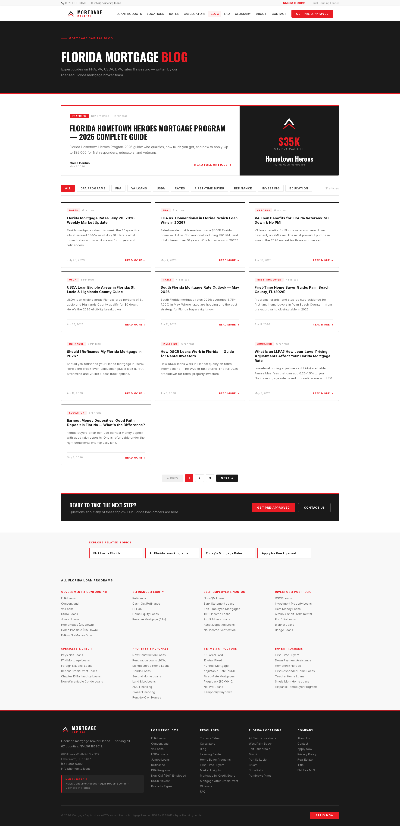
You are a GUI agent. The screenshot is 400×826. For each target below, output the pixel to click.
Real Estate (305, 759)
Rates (174, 14)
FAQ (227, 14)
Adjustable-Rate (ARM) (219, 671)
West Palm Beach (260, 743)
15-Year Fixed (213, 660)
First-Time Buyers (287, 655)
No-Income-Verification (220, 630)
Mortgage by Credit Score (217, 775)
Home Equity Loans (145, 614)
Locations (155, 14)
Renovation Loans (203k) (149, 660)
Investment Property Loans (293, 603)
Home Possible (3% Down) (79, 630)
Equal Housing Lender (114, 783)
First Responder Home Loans (295, 671)
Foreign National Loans (76, 665)
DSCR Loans (283, 598)
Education (298, 188)
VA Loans (139, 188)
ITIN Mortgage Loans (75, 660)
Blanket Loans (284, 624)
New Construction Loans (149, 655)
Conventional (70, 603)
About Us (303, 738)
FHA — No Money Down (77, 635)
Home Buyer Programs (215, 759)
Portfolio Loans (285, 619)
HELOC (137, 609)
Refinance (243, 188)
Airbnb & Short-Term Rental (293, 614)
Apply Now (304, 749)
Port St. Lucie (258, 759)
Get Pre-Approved (312, 14)
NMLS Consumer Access (81, 783)
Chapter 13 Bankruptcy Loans (81, 676)
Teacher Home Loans (289, 676)
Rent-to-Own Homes (146, 697)
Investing (271, 188)
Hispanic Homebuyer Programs (296, 687)
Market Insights (210, 770)
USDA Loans (69, 614)
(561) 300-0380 (72, 763)
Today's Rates (210, 738)
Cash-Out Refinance (146, 603)
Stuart (253, 765)
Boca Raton (256, 770)
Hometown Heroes (288, 665)
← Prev (172, 478)
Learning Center (211, 754)
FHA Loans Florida (107, 553)
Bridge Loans (284, 630)
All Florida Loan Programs (169, 553)
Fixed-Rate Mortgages (219, 676)
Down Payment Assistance (293, 660)
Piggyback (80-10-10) (218, 681)
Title (300, 765)
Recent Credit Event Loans (79, 671)
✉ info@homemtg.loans (106, 3)
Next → (227, 478)
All (68, 188)
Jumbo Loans (70, 619)
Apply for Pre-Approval (279, 553)
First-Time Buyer (209, 188)
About (261, 14)
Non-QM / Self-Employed (168, 775)
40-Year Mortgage (216, 665)
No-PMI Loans (213, 687)
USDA (161, 188)
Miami (253, 754)
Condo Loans (141, 671)
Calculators (195, 14)
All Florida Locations (262, 738)
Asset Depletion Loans (219, 624)
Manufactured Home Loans (150, 665)
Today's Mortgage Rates (224, 553)
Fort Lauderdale (259, 749)
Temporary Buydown (218, 692)
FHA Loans (68, 598)
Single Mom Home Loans (292, 681)
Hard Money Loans (288, 609)
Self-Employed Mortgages (222, 609)
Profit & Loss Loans (217, 619)
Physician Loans (72, 655)
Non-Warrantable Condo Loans (82, 681)
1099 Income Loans (217, 614)
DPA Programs (93, 188)
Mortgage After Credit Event (219, 781)
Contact (279, 14)
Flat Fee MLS (306, 770)
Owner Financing (143, 692)
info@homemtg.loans (76, 768)
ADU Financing (142, 687)
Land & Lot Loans (144, 681)
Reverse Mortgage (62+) (149, 619)
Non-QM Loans (214, 598)
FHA (118, 188)
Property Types (161, 786)
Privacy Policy (306, 754)
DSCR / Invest (160, 781)
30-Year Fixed (213, 655)
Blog (215, 14)
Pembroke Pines (260, 775)
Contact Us (314, 507)
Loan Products (129, 14)
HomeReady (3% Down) (77, 624)
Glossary (243, 14)
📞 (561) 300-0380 (73, 3)
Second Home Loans (146, 676)
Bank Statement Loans (219, 603)
